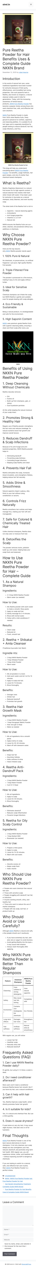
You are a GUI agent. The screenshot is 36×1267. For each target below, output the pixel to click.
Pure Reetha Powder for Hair (13, 1181)
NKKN (5, 115)
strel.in (6, 4)
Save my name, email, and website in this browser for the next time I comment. (18, 1246)
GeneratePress (26, 1264)
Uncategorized (10, 1176)
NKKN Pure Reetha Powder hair (21, 1178)
